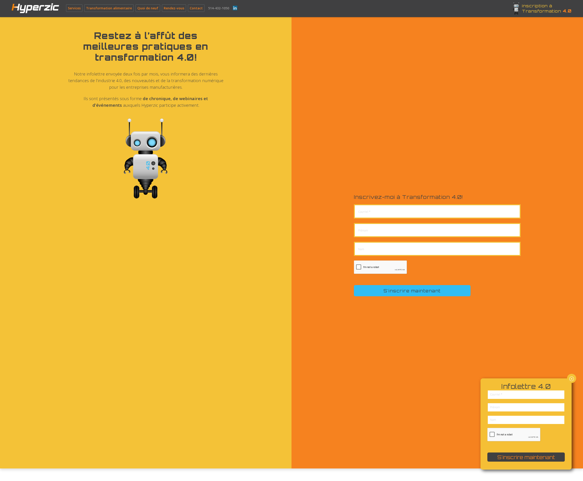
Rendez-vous (174, 8)
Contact (196, 8)
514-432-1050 (218, 8)
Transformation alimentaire (109, 8)
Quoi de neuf (147, 8)
